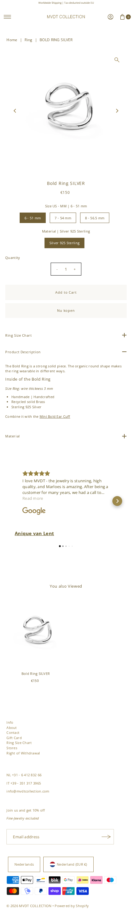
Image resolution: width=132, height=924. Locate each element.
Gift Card (14, 737)
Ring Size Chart (19, 742)
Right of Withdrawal (23, 753)
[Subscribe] (106, 836)
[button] (15, 501)
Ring (28, 39)
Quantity (12, 257)
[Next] (117, 110)
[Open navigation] (7, 17)
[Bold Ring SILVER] (35, 632)
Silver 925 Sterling (64, 243)
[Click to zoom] (117, 60)
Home (11, 39)
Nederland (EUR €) (72, 864)
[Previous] (15, 110)
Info (9, 722)
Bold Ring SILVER (35, 673)
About (11, 727)
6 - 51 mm (33, 218)
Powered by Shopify (72, 905)
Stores (11, 748)
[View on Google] (34, 511)
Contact (12, 732)
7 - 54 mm (63, 218)
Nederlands (24, 864)
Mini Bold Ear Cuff (55, 416)
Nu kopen (66, 310)
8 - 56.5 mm (94, 218)
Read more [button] (32, 498)
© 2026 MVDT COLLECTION (28, 905)
